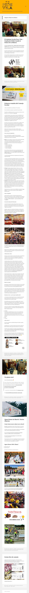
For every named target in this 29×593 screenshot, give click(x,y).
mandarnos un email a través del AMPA (16, 328)
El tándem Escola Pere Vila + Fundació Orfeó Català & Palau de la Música (13, 40)
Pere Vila (5, 426)
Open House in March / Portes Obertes (14, 420)
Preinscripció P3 (14, 549)
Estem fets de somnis (11, 557)
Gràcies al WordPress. (7, 591)
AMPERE (22, 353)
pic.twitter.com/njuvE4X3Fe (9, 387)
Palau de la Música (8, 397)
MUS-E (22, 210)
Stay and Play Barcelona (15, 550)
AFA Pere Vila (11, 81)
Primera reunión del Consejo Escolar (13, 104)
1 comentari (13, 586)
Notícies (16, 81)
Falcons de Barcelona (10, 354)
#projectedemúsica (7, 386)
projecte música (9, 586)
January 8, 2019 (20, 390)
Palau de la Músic (19, 488)
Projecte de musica (14, 397)
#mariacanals (13, 386)
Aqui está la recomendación (16, 270)
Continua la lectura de (8, 581)
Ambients (19, 353)
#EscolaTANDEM (19, 384)
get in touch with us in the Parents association (15, 432)
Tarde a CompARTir (9, 355)
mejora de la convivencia (16, 354)
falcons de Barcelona (20, 245)
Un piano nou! (9, 377)
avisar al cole (22, 303)
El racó (15, 585)
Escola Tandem (20, 81)
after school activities (11, 435)
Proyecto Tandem (19, 397)
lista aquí (15, 113)
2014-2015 (18, 585)
